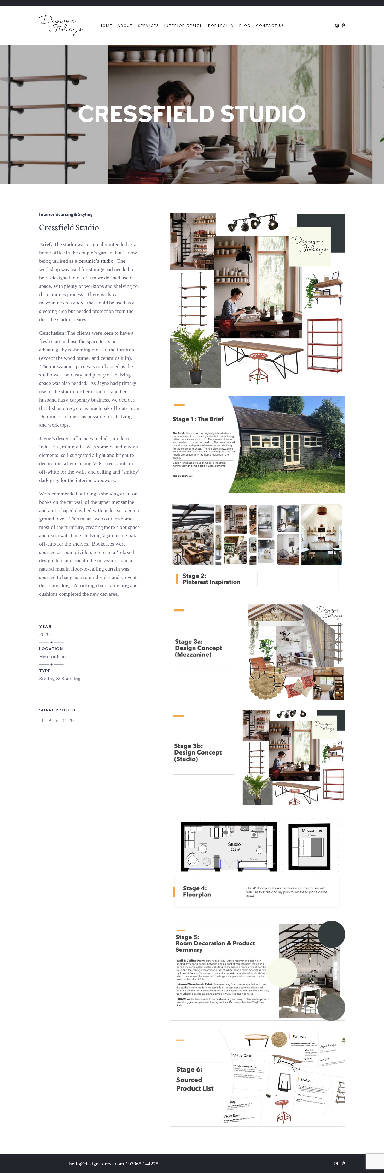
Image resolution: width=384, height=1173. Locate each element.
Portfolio (221, 25)
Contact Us (270, 25)
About (125, 25)
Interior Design (183, 25)
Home (106, 25)
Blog (245, 25)
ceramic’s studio (96, 261)
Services (148, 25)
